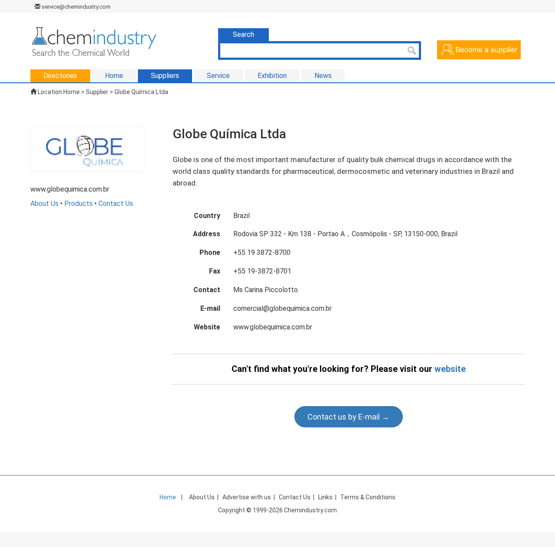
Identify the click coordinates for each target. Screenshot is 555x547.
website (450, 369)
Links (325, 497)
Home (71, 91)
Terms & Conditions (367, 497)
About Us (44, 203)
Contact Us (115, 203)
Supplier (97, 91)
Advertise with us (246, 497)
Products (78, 203)
